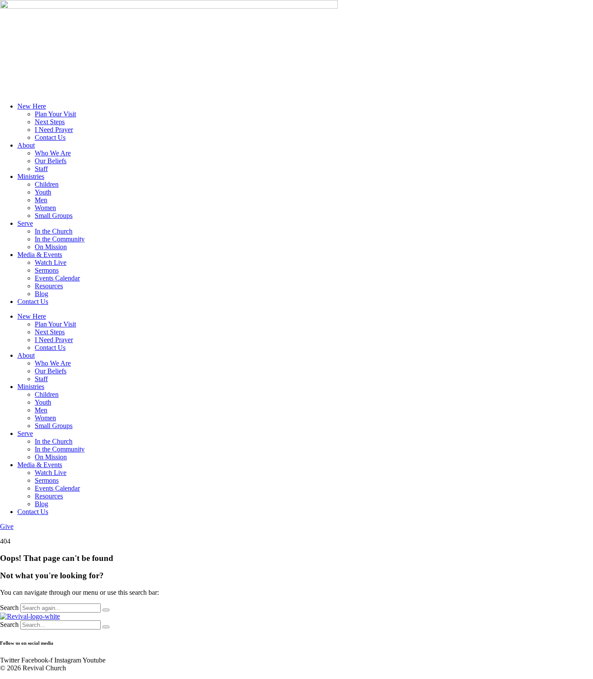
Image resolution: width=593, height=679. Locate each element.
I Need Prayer (54, 129)
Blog (41, 293)
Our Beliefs (50, 161)
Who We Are (53, 153)
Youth (43, 192)
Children (47, 184)
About (26, 145)
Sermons (47, 270)
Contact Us (50, 137)
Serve (25, 223)
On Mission (51, 247)
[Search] (105, 610)
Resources (49, 286)
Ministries (30, 176)
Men (41, 200)
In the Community (60, 239)
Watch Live (50, 262)
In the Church (53, 231)
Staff (41, 168)
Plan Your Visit (55, 114)
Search (9, 607)
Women (45, 207)
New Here (31, 106)
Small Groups (53, 215)
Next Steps (50, 121)
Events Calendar (57, 278)
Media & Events (39, 254)
